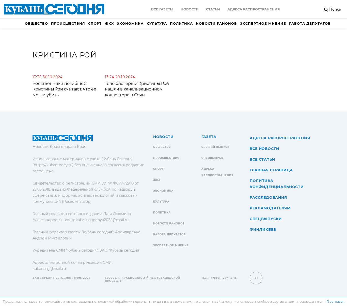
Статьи (213, 9)
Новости (190, 9)
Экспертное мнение (263, 23)
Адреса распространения (253, 9)
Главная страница (271, 170)
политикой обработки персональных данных (133, 301)
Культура (157, 23)
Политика (181, 23)
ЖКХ (109, 23)
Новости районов (216, 23)
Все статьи (262, 159)
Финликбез (263, 229)
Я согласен (335, 301)
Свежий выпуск (215, 147)
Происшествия (68, 23)
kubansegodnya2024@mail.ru (102, 220)
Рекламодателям (270, 208)
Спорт (95, 23)
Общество (36, 23)
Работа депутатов (310, 23)
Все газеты (162, 9)
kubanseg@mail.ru (49, 268)
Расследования (268, 197)
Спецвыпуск (212, 158)
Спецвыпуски (266, 219)
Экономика (130, 23)
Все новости (264, 148)
